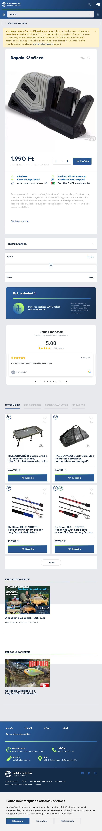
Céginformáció (11, 781)
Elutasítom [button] (41, 821)
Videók (28, 728)
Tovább (51, 562)
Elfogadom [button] (18, 821)
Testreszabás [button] (67, 821)
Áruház (9, 728)
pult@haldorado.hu (43, 44)
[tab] (12, 405)
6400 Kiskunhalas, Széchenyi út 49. (60, 760)
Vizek (65, 728)
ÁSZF (24, 781)
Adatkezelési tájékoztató (41, 781)
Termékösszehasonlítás (18, 734)
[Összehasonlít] (82, 58)
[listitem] (27, 605)
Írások (47, 728)
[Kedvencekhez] (89, 58)
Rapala (90, 257)
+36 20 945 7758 (66, 751)
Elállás (38, 785)
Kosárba (84, 161)
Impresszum (60, 781)
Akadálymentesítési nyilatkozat (18, 785)
